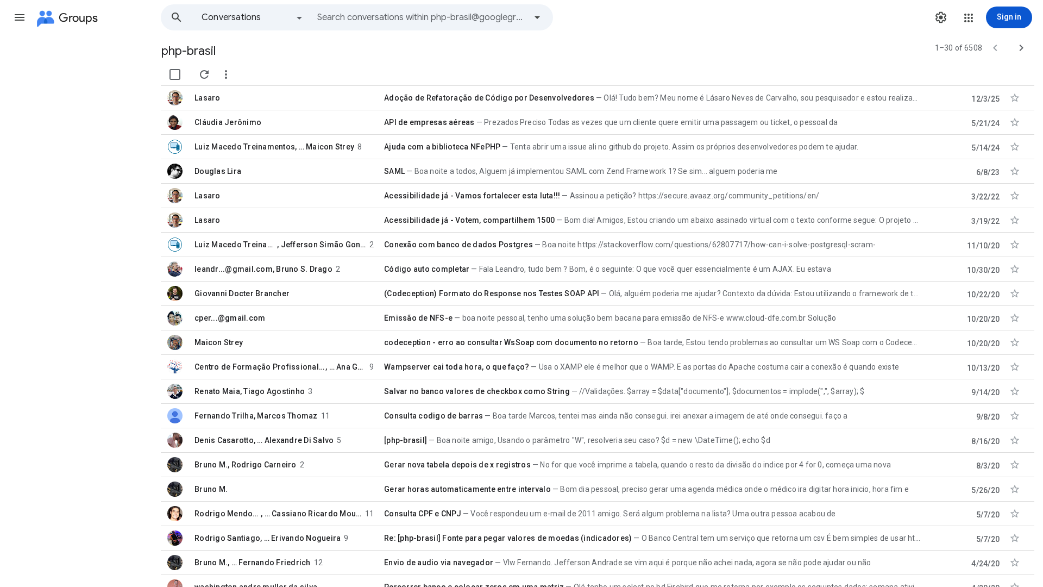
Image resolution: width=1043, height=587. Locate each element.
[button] (20, 17)
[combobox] (421, 17)
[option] (252, 17)
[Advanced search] (537, 17)
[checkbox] (174, 74)
